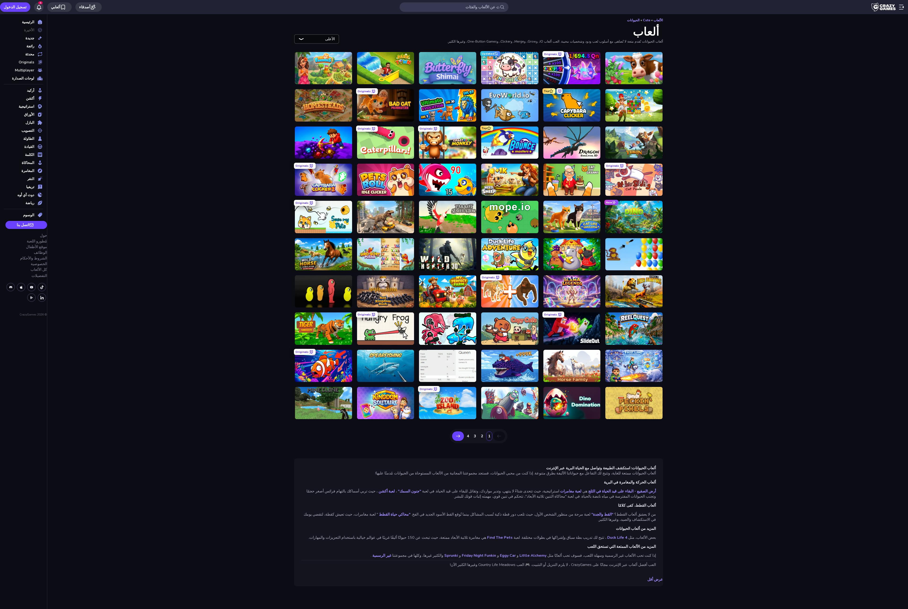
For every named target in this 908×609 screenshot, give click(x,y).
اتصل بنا (23, 225)
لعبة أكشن (387, 491)
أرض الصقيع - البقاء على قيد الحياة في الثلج (622, 491)
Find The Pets (500, 537)
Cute (646, 20)
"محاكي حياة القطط (394, 514)
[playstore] (31, 297)
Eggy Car (508, 555)
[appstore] (21, 287)
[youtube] (31, 287)
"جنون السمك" (409, 491)
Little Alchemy (532, 555)
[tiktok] (42, 287)
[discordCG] (10, 287)
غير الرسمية (381, 555)
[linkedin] (42, 297)
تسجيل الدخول (15, 7)
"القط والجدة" (602, 514)
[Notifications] (39, 7)
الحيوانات (633, 20)
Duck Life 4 (617, 537)
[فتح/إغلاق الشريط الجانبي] (901, 7)
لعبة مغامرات (570, 491)
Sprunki (451, 555)
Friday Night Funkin (479, 555)
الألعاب (658, 20)
